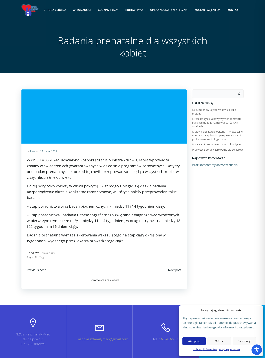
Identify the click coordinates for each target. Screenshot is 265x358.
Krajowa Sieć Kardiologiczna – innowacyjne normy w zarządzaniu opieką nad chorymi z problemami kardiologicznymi (217, 135)
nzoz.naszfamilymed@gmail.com (103, 339)
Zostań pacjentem (207, 10)
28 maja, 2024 (48, 151)
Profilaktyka (134, 10)
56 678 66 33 (168, 339)
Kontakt (234, 10)
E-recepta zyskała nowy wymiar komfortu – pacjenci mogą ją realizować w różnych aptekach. (217, 122)
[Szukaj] (239, 94)
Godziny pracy (108, 10)
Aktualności (82, 10)
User (33, 151)
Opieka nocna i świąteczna (168, 10)
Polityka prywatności (229, 349)
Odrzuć (219, 341)
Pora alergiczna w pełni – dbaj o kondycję (216, 144)
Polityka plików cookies (205, 349)
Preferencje (244, 341)
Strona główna (55, 10)
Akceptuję (194, 341)
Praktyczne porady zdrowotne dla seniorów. (217, 149)
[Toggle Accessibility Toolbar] (256, 349)
